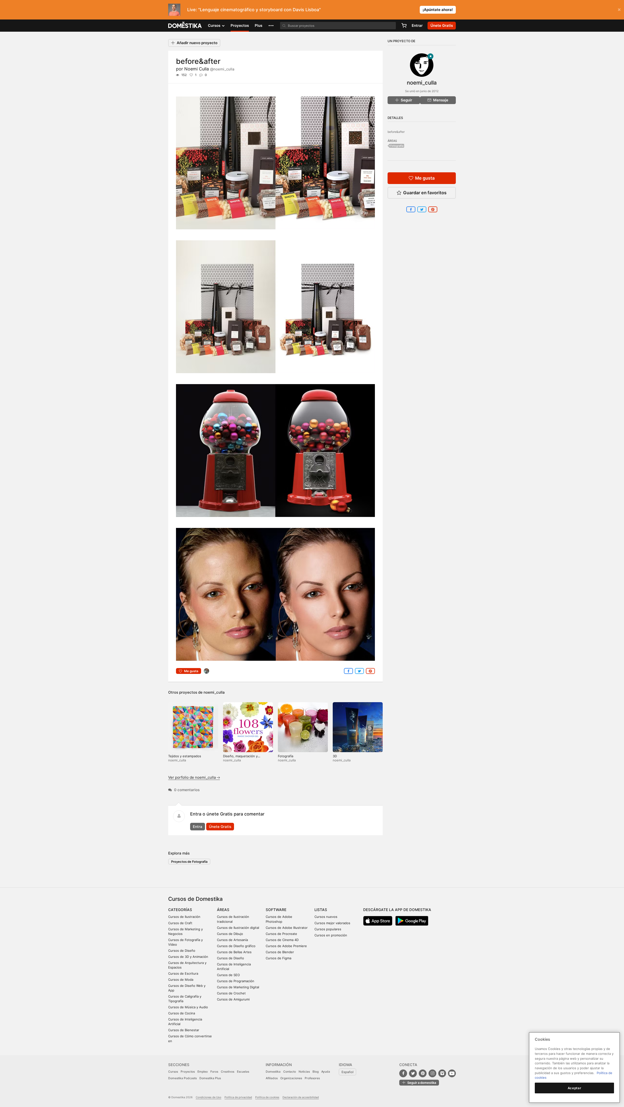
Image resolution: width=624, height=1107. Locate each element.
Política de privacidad (238, 1097)
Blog (315, 1071)
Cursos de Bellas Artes (234, 952)
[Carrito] (404, 25)
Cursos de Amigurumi (233, 999)
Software (276, 909)
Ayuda (325, 1071)
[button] (271, 25)
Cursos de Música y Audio (188, 1007)
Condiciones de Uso (208, 1097)
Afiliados (272, 1078)
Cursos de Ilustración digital (238, 928)
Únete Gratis (220, 826)
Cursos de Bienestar (183, 1030)
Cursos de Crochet (231, 993)
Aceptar (574, 1088)
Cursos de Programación (235, 981)
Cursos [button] (214, 25)
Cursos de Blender (280, 952)
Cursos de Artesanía (232, 940)
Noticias (304, 1071)
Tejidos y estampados (184, 756)
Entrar (417, 25)
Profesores (312, 1078)
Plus (258, 25)
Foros (214, 1071)
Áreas (223, 909)
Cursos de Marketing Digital (238, 987)
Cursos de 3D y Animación (188, 957)
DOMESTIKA (185, 25)
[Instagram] (432, 1073)
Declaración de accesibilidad (301, 1097)
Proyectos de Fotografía (189, 862)
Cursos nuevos (325, 917)
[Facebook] (403, 1073)
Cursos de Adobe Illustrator (287, 928)
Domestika (273, 1071)
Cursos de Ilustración (184, 917)
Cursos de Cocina (181, 1013)
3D (335, 756)
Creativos (227, 1071)
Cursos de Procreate (281, 934)
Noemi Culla (209, 68)
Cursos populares (327, 929)
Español (347, 1072)
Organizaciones (291, 1078)
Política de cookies (267, 1097)
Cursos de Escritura (183, 973)
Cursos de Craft (180, 923)
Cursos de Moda (180, 979)
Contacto (289, 1071)
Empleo (202, 1071)
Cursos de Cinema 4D (282, 940)
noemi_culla (214, 692)
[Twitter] (413, 1073)
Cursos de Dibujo (230, 934)
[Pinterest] (423, 1073)
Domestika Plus (210, 1078)
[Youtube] (452, 1073)
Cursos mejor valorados (332, 923)
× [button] (619, 9)
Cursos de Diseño (181, 950)
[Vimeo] (442, 1073)
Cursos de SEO (228, 975)
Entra (197, 826)
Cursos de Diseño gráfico (236, 946)
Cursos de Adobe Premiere (286, 946)
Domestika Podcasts (182, 1078)
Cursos (173, 1071)
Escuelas (243, 1071)
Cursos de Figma (278, 958)
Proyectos (240, 25)
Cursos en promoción (330, 935)
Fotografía (285, 756)
